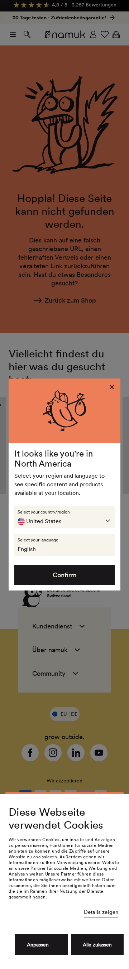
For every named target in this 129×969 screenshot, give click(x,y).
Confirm (64, 575)
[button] (64, 517)
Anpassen (38, 945)
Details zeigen (101, 912)
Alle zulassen (97, 945)
